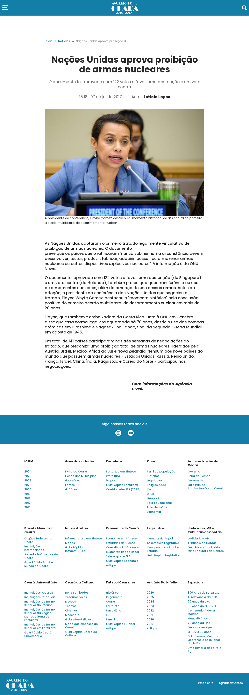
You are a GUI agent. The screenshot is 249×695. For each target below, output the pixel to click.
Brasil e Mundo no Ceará (38, 530)
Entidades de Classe (120, 543)
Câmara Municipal (160, 538)
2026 (150, 592)
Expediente (205, 683)
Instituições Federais (38, 592)
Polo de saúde (157, 507)
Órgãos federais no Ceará (38, 540)
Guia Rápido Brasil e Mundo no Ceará (38, 564)
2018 (27, 498)
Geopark (153, 498)
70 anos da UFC (199, 601)
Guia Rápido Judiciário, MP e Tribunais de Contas (206, 549)
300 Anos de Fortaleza (204, 592)
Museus (70, 601)
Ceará (110, 601)
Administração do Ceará (203, 463)
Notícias (64, 41)
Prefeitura (113, 476)
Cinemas (71, 610)
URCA (151, 494)
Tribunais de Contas (202, 543)
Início (49, 41)
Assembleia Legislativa (163, 543)
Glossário (72, 480)
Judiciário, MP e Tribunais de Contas (205, 530)
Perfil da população (161, 471)
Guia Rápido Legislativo (163, 555)
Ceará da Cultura (80, 582)
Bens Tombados (77, 592)
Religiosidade (156, 485)
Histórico (112, 592)
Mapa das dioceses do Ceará (81, 625)
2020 (27, 489)
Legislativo (154, 480)
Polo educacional (159, 503)
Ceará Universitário (40, 582)
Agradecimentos (231, 683)
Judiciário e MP (198, 538)
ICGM (28, 461)
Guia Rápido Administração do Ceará (205, 486)
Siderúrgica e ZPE (118, 556)
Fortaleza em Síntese (121, 471)
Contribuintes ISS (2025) (123, 489)
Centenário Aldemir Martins (201, 612)
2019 (27, 494)
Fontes (70, 485)
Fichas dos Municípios (80, 476)
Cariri (151, 461)
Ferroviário (113, 610)
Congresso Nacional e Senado (163, 549)
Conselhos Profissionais (123, 547)
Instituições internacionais (34, 548)
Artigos (111, 565)
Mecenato (72, 615)
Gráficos (71, 489)
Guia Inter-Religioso (79, 619)
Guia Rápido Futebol (120, 624)
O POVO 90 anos (199, 632)
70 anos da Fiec (199, 623)
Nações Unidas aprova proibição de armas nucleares (102, 41)
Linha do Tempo (199, 476)
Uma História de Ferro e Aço (204, 649)
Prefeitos (153, 476)
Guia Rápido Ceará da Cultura (81, 633)
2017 (27, 503)
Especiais (195, 582)
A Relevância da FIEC (202, 597)
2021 (27, 485)
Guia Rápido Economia (122, 561)
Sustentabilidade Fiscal (122, 552)
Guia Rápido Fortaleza (122, 485)
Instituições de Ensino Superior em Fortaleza (40, 626)
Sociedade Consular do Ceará (41, 556)
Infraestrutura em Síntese (83, 538)
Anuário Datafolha (162, 582)
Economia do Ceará (122, 528)
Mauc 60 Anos (198, 618)
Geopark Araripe (200, 627)
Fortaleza (114, 461)
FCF (108, 615)
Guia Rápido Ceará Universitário (38, 634)
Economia (154, 512)
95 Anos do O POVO (202, 606)
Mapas (111, 480)
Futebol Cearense (120, 582)
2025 (150, 597)
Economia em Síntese (121, 538)
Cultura (152, 489)
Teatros (70, 606)
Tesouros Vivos (76, 597)
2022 (27, 480)
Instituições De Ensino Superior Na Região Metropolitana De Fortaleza (39, 615)
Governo (194, 471)
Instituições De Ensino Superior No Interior (39, 603)
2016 (27, 507)
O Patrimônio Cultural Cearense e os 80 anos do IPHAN (204, 640)
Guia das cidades (79, 461)
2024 (28, 471)
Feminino (112, 619)
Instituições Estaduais (39, 597)
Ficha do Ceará (76, 471)
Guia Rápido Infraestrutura (75, 549)
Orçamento (196, 480)
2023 (27, 476)
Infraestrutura (77, 528)
